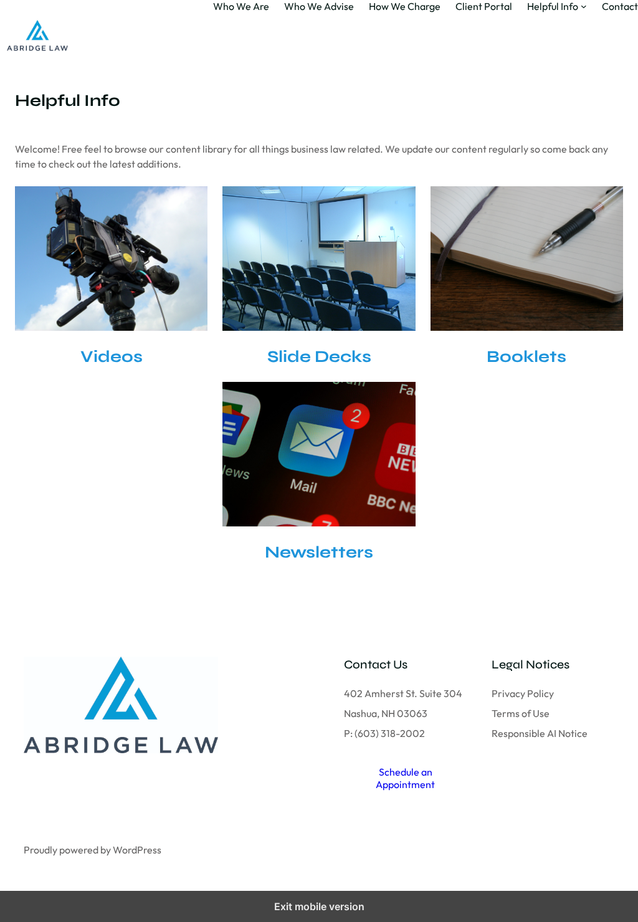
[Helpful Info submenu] (584, 6)
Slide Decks (319, 356)
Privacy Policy (523, 693)
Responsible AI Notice (540, 733)
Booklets (526, 356)
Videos (111, 356)
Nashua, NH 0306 (383, 713)
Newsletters (319, 552)
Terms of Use (521, 713)
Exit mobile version (319, 906)
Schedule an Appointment (405, 778)
